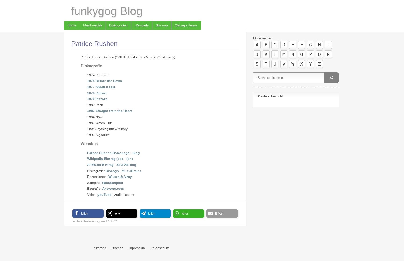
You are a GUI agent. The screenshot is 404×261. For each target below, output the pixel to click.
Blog (136, 153)
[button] (88, 213)
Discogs (112, 171)
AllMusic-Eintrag (100, 165)
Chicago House (186, 25)
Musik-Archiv (92, 25)
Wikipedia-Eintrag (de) (105, 159)
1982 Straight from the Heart (109, 111)
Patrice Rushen (94, 43)
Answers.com (113, 188)
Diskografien (118, 25)
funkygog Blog (107, 11)
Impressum (136, 248)
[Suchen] (331, 77)
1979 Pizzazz (97, 99)
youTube (104, 195)
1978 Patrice (97, 93)
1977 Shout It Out (101, 87)
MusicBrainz (131, 171)
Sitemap (162, 25)
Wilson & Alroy (120, 177)
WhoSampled (112, 183)
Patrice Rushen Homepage (108, 153)
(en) (129, 159)
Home (71, 25)
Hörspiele (142, 25)
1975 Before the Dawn (104, 81)
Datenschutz (159, 248)
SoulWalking (126, 165)
